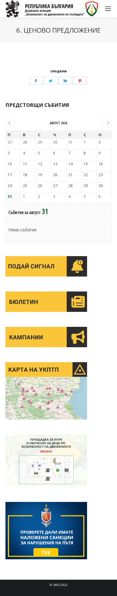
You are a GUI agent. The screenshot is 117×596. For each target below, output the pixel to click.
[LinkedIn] (65, 80)
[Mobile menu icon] (108, 8)
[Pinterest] (80, 80)
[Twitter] (50, 80)
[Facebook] (36, 80)
